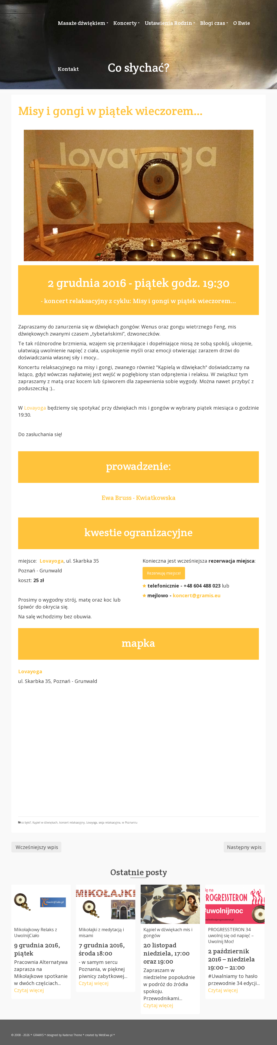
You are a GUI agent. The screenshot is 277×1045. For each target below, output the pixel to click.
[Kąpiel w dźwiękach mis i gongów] (170, 904)
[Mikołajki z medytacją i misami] (105, 904)
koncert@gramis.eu (196, 595)
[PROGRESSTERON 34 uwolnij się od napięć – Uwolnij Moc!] (235, 904)
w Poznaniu (129, 822)
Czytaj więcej (29, 990)
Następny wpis (244, 847)
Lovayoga (35, 407)
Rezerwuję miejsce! (164, 573)
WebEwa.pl (106, 1035)
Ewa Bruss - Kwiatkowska (139, 497)
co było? (26, 822)
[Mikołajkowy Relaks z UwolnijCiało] (41, 904)
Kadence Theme (72, 1035)
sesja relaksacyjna (109, 822)
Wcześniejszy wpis (37, 847)
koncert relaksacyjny (72, 822)
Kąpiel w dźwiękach (45, 822)
